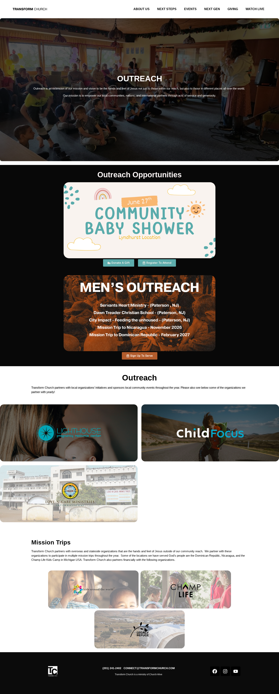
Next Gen (212, 9)
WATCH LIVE (255, 9)
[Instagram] (225, 671)
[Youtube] (235, 671)
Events (190, 9)
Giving (233, 9)
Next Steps (167, 9)
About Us (141, 9)
